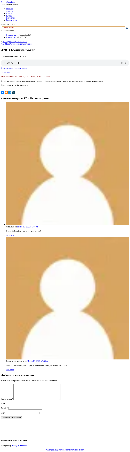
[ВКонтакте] (2, 92)
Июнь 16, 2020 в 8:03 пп (27, 227)
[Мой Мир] (9, 92)
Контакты (10, 18)
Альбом (9, 11)
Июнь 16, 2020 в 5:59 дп (37, 361)
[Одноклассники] (6, 92)
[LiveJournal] (13, 92)
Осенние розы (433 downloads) (14, 68)
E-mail (4, 408)
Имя (3, 403)
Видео (9, 15)
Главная (9, 9)
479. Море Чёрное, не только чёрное (16, 44)
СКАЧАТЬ (5, 72)
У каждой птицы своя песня (15, 41)
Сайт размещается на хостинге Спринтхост (65, 450)
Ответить (10, 235)
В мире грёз (11, 37)
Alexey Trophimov (19, 445)
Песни (9, 13)
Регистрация (11, 20)
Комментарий (7, 399)
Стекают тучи (12, 35)
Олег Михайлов (8, 2)
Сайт (3, 413)
